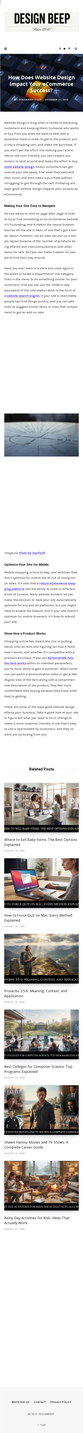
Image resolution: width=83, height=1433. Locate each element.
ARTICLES (41, 67)
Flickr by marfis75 (32, 553)
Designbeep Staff (30, 100)
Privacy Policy (60, 1402)
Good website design (19, 167)
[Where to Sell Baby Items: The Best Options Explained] (41, 807)
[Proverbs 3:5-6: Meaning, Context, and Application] (41, 958)
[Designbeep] (41, 22)
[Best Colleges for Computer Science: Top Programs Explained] (41, 1034)
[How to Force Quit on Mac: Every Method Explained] (41, 883)
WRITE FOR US (20, 1402)
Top (43, 1425)
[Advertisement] (41, 363)
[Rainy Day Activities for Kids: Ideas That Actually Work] (41, 1185)
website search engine (23, 296)
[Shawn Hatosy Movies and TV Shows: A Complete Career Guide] (41, 1110)
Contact (40, 1402)
